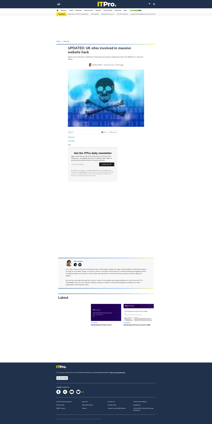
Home (58, 41)
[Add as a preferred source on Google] (62, 378)
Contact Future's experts (64, 402)
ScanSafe (71, 141)
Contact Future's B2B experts (117, 408)
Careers (84, 408)
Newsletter (114, 132)
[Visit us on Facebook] (58, 392)
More (125, 10)
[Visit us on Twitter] (65, 392)
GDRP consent (60, 408)
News (121, 65)
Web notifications (87, 405)
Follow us (105, 132)
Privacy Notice (83, 172)
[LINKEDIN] (80, 264)
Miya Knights (98, 65)
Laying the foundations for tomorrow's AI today (144, 14)
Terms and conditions (140, 402)
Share (72, 132)
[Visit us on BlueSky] (77, 392)
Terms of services (93, 170)
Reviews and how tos (107, 14)
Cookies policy (112, 405)
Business (64, 10)
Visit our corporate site (117, 372)
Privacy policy (60, 405)
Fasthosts (71, 137)
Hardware (78, 10)
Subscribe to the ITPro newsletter (78, 14)
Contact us (111, 402)
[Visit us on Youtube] (72, 392)
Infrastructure (88, 10)
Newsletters (137, 405)
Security (98, 10)
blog (69, 145)
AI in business (95, 14)
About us (85, 402)
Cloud (71, 10)
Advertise (118, 10)
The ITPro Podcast (122, 14)
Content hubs (107, 10)
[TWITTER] (76, 264)
